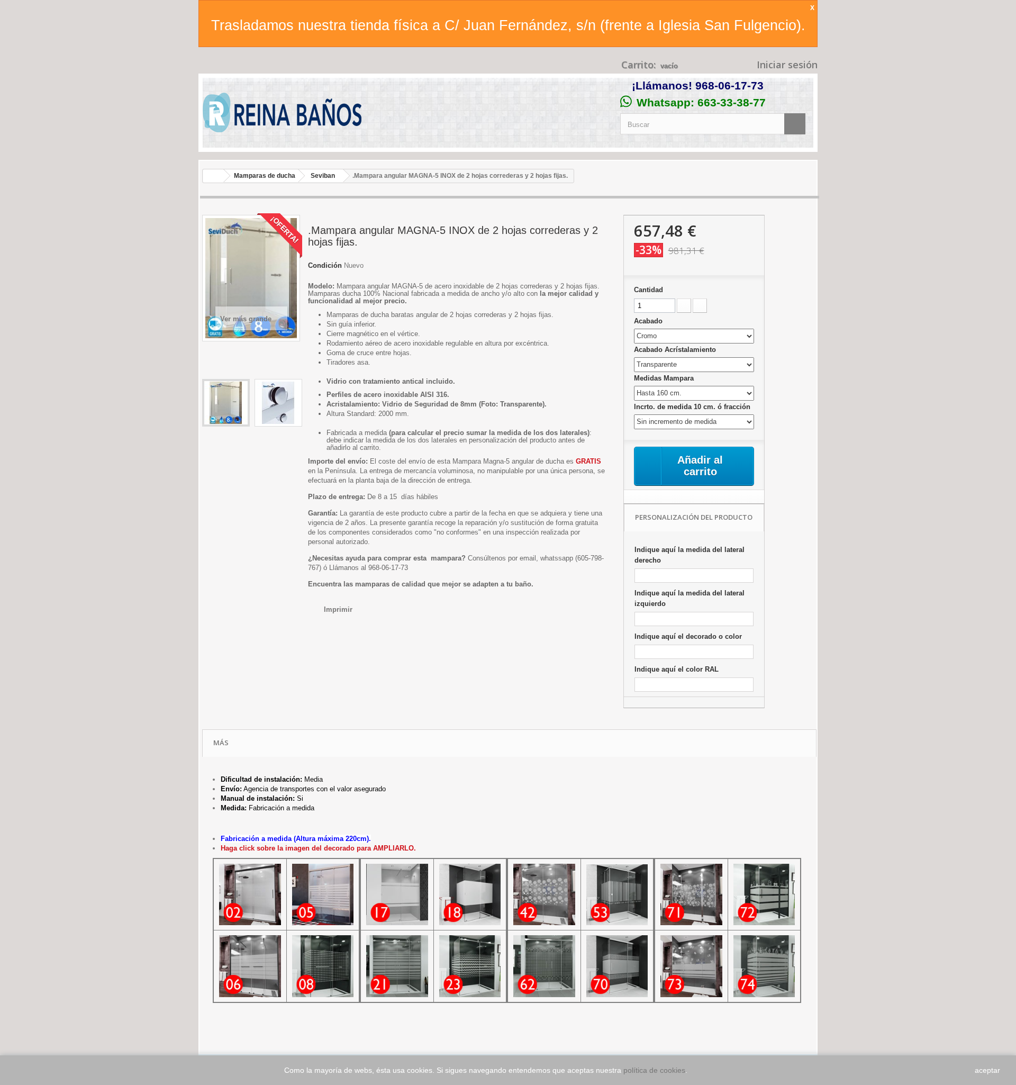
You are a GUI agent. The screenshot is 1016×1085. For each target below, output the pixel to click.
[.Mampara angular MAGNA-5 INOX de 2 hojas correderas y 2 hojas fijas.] (226, 402)
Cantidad (648, 290)
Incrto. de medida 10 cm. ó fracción (693, 407)
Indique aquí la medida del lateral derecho (689, 555)
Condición (325, 265)
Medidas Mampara (665, 378)
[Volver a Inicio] (213, 176)
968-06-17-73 (729, 85)
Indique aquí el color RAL (676, 669)
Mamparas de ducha (264, 175)
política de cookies (654, 1070)
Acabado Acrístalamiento (676, 350)
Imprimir (338, 609)
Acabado (649, 321)
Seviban (323, 175)
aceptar (987, 1070)
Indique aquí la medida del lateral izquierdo (689, 598)
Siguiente (207, 456)
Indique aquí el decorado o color (688, 636)
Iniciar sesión (786, 64)
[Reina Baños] (282, 115)
